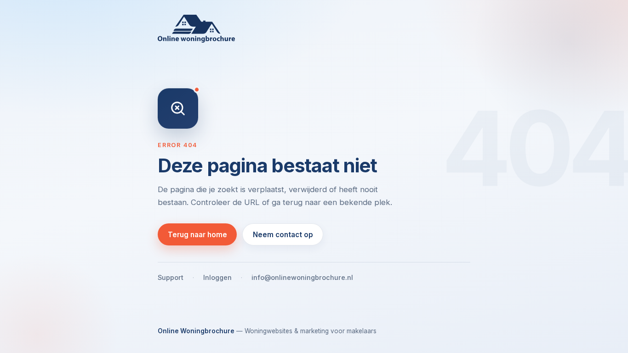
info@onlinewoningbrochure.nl (302, 277)
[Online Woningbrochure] (314, 29)
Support (170, 277)
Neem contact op (283, 234)
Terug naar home (197, 234)
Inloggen (217, 277)
